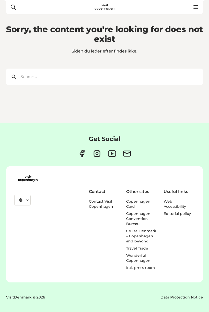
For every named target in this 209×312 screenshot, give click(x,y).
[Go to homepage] (104, 7)
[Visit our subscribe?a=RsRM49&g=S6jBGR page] (127, 153)
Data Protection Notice (182, 297)
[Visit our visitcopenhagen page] (81, 153)
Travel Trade (137, 248)
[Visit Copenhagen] (27, 178)
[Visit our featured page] (112, 153)
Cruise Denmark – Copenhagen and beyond (141, 236)
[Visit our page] (97, 153)
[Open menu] (196, 7)
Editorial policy (177, 213)
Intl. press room (140, 267)
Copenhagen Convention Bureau (138, 218)
